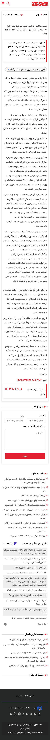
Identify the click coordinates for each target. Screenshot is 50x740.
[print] (6, 389)
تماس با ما (30, 696)
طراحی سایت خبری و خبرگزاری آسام (22, 708)
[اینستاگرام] (35, 714)
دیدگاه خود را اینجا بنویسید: (33, 426)
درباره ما (19, 696)
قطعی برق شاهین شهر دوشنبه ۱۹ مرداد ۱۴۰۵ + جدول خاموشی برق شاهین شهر (24, 659)
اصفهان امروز (25, 728)
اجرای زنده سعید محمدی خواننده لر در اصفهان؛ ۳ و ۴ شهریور (25, 516)
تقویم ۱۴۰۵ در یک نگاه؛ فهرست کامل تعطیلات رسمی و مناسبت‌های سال (24, 646)
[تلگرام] (21, 389)
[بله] (11, 714)
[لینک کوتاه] (13, 389)
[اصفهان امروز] (40, 3)
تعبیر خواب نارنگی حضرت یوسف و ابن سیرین (28, 653)
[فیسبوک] (15, 389)
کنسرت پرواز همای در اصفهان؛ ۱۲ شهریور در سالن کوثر (25, 523)
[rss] (39, 714)
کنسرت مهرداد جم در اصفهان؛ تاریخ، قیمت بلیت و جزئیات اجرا (23, 489)
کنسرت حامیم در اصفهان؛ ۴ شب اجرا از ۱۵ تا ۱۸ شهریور (24, 505)
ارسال (25, 456)
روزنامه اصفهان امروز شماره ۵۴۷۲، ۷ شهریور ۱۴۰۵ (26, 500)
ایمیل (22, 416)
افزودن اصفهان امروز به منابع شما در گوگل (27, 69)
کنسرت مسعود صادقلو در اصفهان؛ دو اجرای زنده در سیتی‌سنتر (26, 529)
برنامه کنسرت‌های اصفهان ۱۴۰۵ (33, 496)
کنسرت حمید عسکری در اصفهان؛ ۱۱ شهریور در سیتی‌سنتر (24, 510)
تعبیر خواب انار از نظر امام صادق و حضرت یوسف (27, 639)
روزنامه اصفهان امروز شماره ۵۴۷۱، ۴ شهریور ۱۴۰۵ (26, 536)
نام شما (42, 416)
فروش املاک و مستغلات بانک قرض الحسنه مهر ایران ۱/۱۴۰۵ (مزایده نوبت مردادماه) (25, 481)
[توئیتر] (18, 389)
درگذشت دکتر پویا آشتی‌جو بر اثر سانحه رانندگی (27, 666)
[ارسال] (10, 389)
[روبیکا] (19, 714)
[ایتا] (23, 714)
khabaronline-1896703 (29, 380)
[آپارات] (15, 714)
